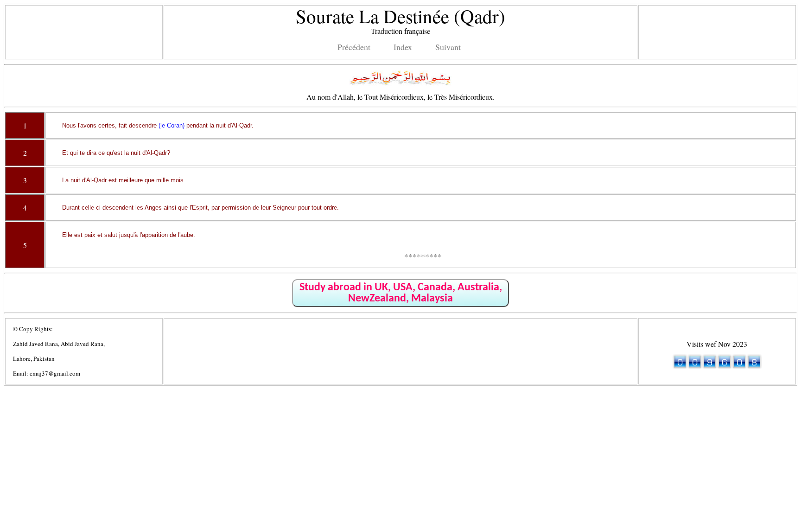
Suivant (448, 46)
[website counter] (717, 365)
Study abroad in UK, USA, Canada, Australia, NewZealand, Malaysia (400, 293)
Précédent (353, 46)
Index (403, 46)
